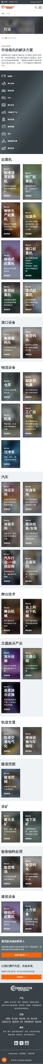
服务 (21, 1027)
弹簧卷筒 (25, 1002)
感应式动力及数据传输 (9, 1005)
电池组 (28, 1005)
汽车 (28, 1018)
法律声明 (31, 1054)
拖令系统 (13, 1002)
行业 (21, 1014)
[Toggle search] (36, 7)
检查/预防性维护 (17, 1031)
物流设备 (22, 1018)
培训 (26, 1031)
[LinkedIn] (16, 1043)
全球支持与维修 (34, 1031)
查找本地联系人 (20, 955)
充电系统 (22, 1005)
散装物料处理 (29, 1021)
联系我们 (20, 977)
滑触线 (6, 1002)
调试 (9, 1031)
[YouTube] (27, 1043)
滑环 (19, 1002)
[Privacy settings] (4, 1059)
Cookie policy (13, 1054)
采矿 (21, 1021)
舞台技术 (34, 1018)
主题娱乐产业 (6, 1021)
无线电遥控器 (36, 1005)
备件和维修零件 (29, 1035)
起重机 (8, 1018)
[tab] (2, 38)
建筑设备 (38, 1021)
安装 (4, 1031)
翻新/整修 (11, 1035)
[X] (21, 1043)
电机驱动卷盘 (34, 1002)
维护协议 (19, 1035)
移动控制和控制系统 (22, 1008)
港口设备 (15, 1018)
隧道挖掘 (15, 1021)
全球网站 (22, 1054)
